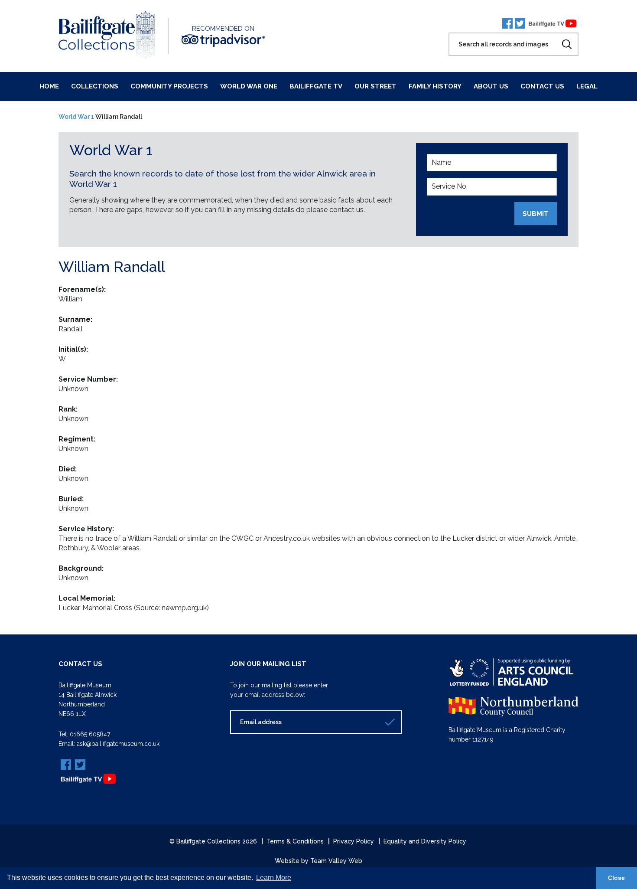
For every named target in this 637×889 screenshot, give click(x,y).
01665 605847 (90, 734)
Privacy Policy (353, 841)
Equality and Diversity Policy (425, 841)
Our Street (375, 86)
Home (49, 86)
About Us (491, 86)
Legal (587, 86)
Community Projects (169, 86)
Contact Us (542, 86)
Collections (94, 86)
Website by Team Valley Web (318, 860)
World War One (248, 86)
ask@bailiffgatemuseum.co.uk (118, 743)
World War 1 (76, 116)
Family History (435, 86)
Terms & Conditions (295, 841)
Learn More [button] (273, 877)
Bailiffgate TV (315, 86)
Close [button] (616, 877)
